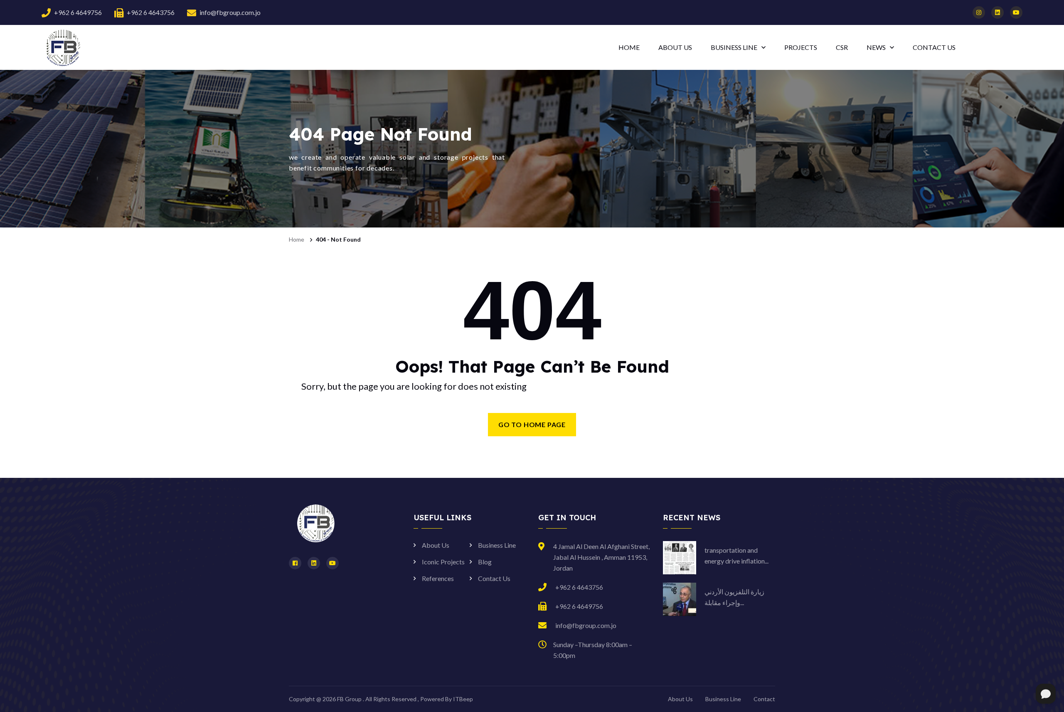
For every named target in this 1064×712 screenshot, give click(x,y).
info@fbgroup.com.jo (230, 12)
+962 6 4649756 (78, 12)
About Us (675, 47)
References (438, 578)
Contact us (934, 47)
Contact (764, 698)
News (876, 47)
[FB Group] (62, 46)
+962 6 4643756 (151, 12)
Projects (800, 47)
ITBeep (463, 698)
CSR (842, 47)
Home (629, 47)
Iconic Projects (443, 562)
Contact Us (494, 578)
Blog (485, 562)
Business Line (734, 47)
